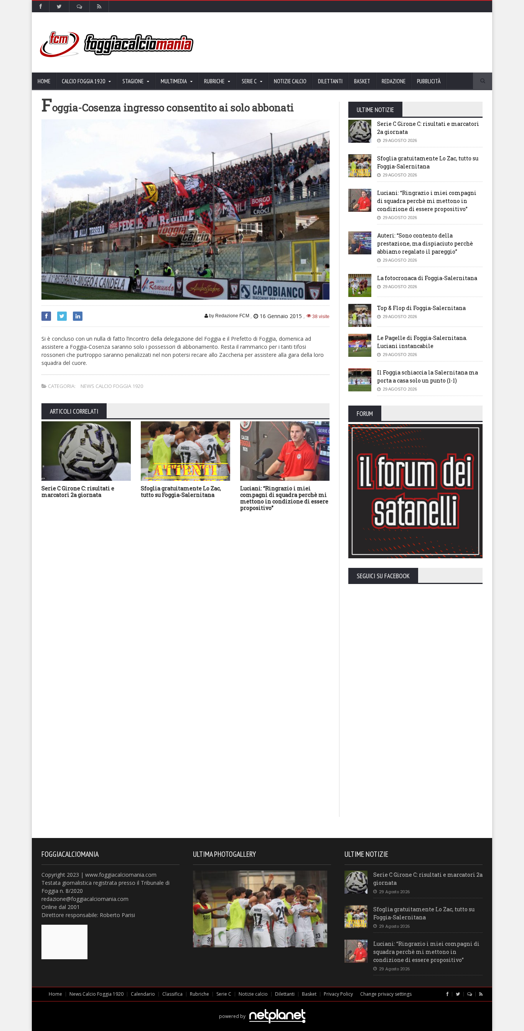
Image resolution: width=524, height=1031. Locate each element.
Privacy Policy (338, 994)
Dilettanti (330, 81)
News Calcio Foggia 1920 (112, 386)
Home (44, 81)
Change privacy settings (386, 994)
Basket (362, 81)
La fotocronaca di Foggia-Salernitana (427, 278)
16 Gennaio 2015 (280, 316)
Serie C (223, 994)
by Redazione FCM (228, 315)
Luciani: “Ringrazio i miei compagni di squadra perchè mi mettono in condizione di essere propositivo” (284, 498)
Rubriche (199, 994)
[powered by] (262, 1007)
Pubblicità (428, 81)
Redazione (393, 81)
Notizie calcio (290, 81)
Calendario (143, 994)
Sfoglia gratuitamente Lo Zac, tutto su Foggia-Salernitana (181, 491)
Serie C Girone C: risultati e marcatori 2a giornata (77, 491)
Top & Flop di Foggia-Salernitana (421, 308)
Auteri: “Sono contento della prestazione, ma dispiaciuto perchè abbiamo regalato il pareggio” (425, 243)
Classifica (172, 994)
